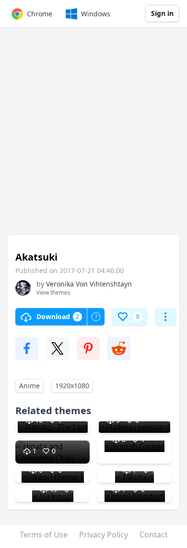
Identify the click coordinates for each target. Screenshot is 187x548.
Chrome (39, 13)
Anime (29, 385)
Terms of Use (44, 534)
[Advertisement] (93, 135)
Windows (95, 13)
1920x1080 (72, 385)
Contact (154, 534)
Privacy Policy (103, 534)
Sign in (162, 13)
